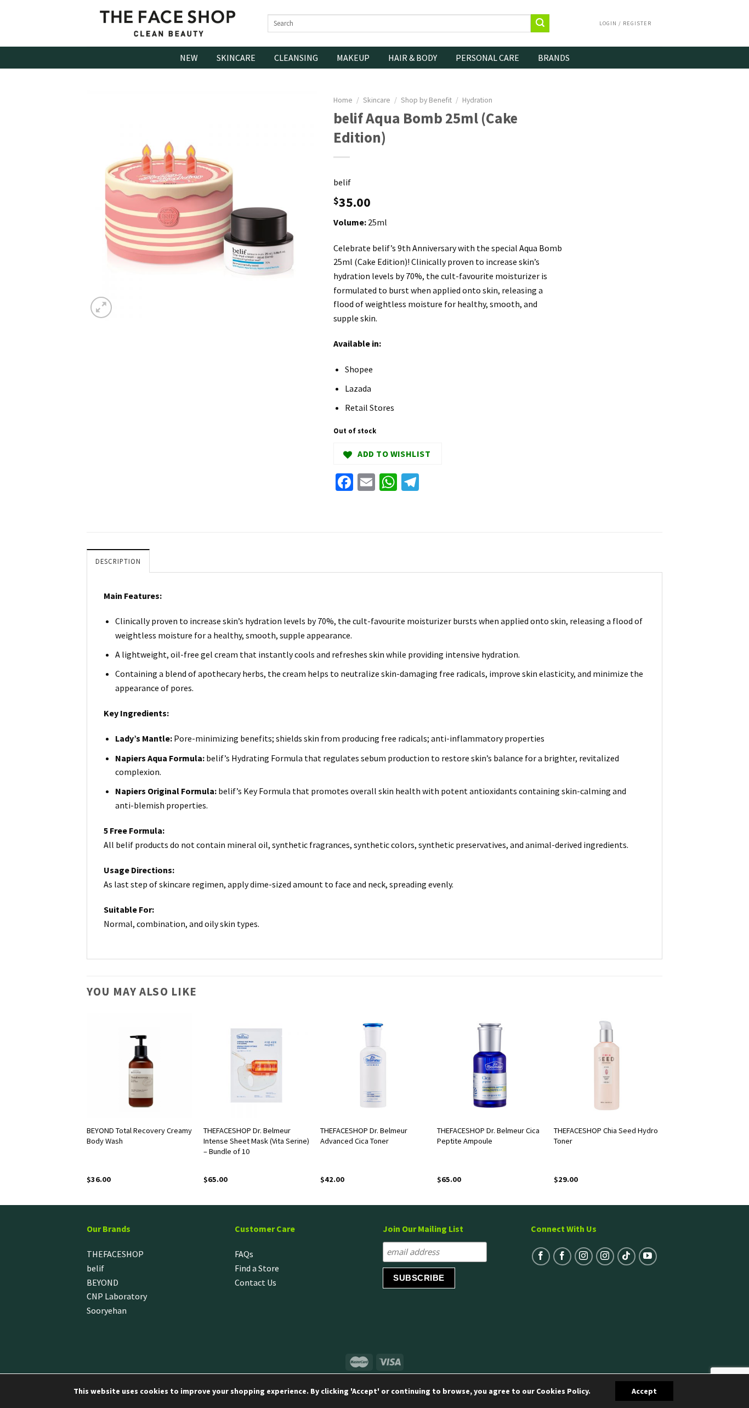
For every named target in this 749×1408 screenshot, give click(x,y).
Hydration (477, 100)
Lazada (358, 388)
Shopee (359, 369)
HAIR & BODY (412, 57)
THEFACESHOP (115, 1253)
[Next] (659, 1107)
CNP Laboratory (117, 1296)
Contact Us (255, 1282)
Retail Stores (369, 407)
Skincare (376, 100)
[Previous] (87, 1107)
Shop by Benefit (426, 100)
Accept (644, 1391)
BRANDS (554, 57)
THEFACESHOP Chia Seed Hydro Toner (606, 1136)
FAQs (244, 1253)
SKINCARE (236, 57)
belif (342, 182)
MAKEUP (353, 57)
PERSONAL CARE (487, 57)
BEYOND (102, 1282)
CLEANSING (296, 57)
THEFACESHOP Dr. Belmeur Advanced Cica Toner (363, 1136)
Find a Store (257, 1268)
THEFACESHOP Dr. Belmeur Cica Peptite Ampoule (488, 1136)
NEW (189, 57)
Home (343, 100)
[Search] (540, 23)
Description (118, 561)
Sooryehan (107, 1310)
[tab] (118, 560)
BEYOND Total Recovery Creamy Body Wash (139, 1136)
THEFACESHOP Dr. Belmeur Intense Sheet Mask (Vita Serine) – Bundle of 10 (256, 1141)
